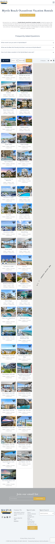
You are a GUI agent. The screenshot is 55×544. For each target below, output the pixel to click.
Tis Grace (8, 214)
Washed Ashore (24, 110)
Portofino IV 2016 (8, 232)
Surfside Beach (35, 27)
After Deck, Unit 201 (8, 410)
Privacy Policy (31, 521)
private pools (46, 24)
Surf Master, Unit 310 (8, 444)
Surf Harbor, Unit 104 (8, 337)
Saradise (8, 92)
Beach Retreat (24, 249)
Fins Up (24, 266)
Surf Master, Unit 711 (24, 462)
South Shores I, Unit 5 (24, 427)
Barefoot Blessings (8, 283)
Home (29, 512)
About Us (29, 519)
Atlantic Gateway (24, 214)
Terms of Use (31, 538)
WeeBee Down (24, 283)
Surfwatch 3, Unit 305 (8, 427)
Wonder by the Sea (24, 75)
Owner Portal (32, 527)
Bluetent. (46, 541)
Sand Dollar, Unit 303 (24, 393)
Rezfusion (36, 541)
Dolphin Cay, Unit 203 (24, 410)
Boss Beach (24, 301)
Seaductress (24, 92)
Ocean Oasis (8, 144)
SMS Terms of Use (31, 524)
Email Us (16, 521)
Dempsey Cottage (24, 178)
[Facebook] (2, 517)
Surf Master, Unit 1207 (8, 393)
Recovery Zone (24, 318)
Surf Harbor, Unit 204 (8, 374)
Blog (28, 518)
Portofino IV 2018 (8, 266)
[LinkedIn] (5, 517)
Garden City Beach (45, 27)
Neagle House (24, 127)
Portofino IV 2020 (9, 197)
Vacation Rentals (31, 514)
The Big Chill (8, 127)
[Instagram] (7, 517)
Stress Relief (8, 249)
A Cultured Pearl (24, 197)
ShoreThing (24, 232)
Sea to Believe (8, 161)
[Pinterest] (10, 517)
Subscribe (39, 498)
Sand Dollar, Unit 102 (24, 444)
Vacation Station (24, 161)
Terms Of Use (30, 522)
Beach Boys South (8, 110)
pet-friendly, (45, 25)
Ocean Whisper (8, 75)
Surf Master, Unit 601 (8, 355)
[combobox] (47, 513)
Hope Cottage (24, 144)
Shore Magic (8, 301)
